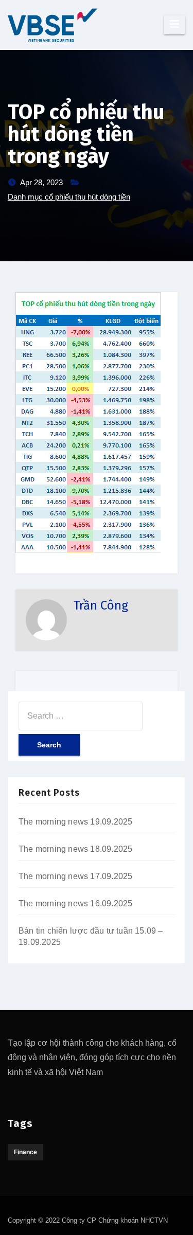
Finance (25, 1152)
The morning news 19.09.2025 (75, 821)
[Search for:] (81, 716)
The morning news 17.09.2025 (75, 876)
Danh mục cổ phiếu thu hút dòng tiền (69, 196)
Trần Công (101, 605)
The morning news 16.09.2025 (75, 903)
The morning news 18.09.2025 (75, 849)
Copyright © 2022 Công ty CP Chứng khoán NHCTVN (88, 1220)
